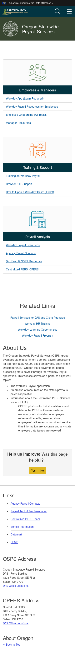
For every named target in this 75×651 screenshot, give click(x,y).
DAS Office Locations (15, 586)
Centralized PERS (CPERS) (22, 269)
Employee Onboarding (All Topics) (27, 115)
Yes (33, 470)
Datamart (16, 534)
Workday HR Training (38, 323)
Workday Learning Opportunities (37, 329)
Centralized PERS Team (25, 519)
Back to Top (12, 644)
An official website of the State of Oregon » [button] (31, 2)
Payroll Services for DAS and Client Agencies (37, 317)
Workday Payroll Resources (23, 245)
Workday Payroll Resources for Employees (32, 106)
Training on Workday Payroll (23, 176)
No (42, 470)
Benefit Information (22, 527)
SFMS (14, 542)
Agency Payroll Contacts (21, 253)
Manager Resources (18, 123)
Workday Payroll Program (37, 335)
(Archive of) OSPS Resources (24, 261)
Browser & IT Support (19, 184)
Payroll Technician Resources (29, 511)
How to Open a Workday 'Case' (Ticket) (30, 192)
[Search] (57, 11)
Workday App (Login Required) (25, 98)
